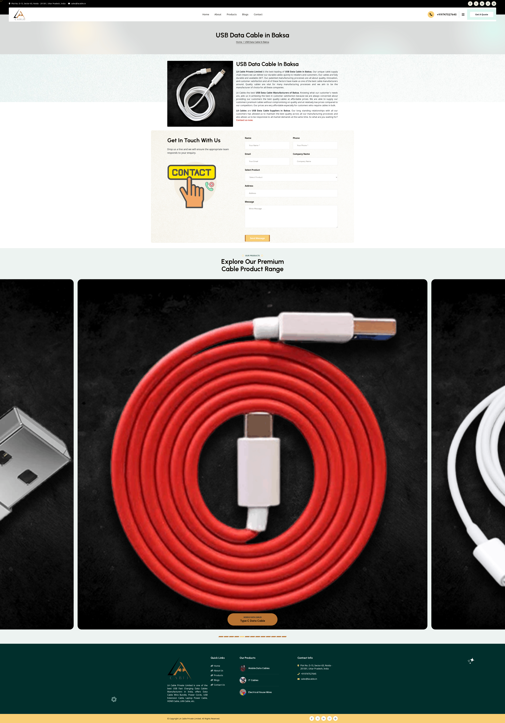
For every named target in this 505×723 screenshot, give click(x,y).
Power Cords (252, 621)
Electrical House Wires (260, 692)
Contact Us (219, 684)
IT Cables (253, 680)
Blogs (245, 14)
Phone (296, 138)
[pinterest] (494, 3)
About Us (218, 670)
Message (249, 202)
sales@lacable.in (78, 4)
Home (205, 14)
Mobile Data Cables (258, 668)
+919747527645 (447, 14)
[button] (220, 636)
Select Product (252, 170)
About (217, 14)
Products (232, 14)
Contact (258, 14)
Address (249, 186)
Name (248, 138)
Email (248, 154)
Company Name (301, 154)
